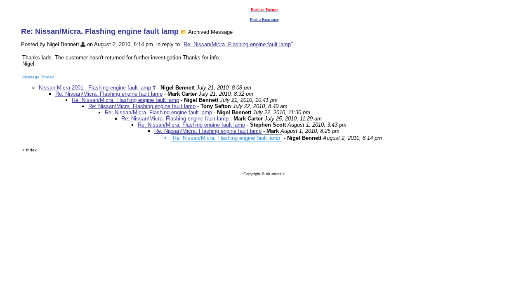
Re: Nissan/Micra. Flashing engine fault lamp (237, 44)
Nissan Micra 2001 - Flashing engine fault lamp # (97, 88)
